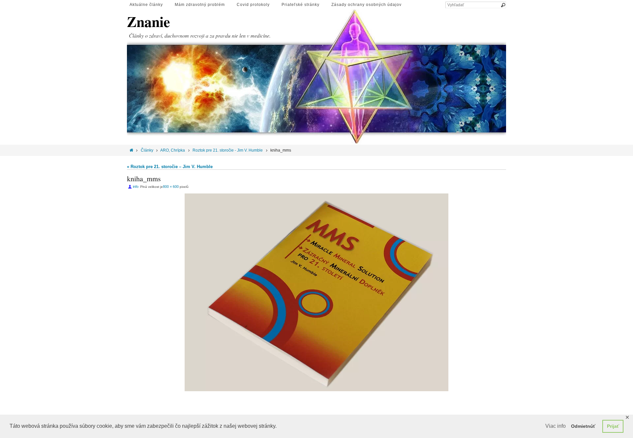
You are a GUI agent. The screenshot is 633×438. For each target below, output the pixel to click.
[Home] (131, 150)
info (135, 187)
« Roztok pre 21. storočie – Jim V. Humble (170, 166)
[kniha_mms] (316, 292)
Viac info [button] (555, 426)
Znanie (148, 21)
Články (147, 150)
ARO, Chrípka (172, 150)
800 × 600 (171, 187)
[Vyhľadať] (502, 5)
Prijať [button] (613, 426)
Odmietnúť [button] (583, 426)
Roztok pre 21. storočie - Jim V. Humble (228, 150)
